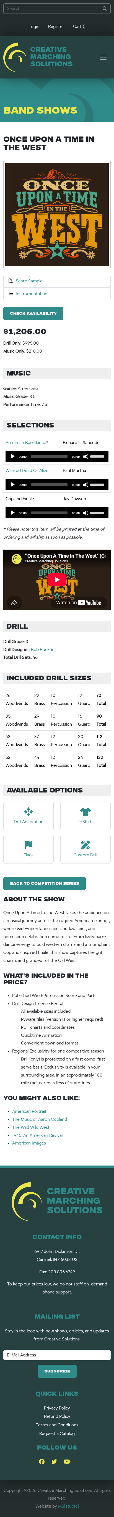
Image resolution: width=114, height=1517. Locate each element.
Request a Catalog (57, 1433)
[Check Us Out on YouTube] (66, 1462)
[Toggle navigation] (103, 57)
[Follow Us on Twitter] (54, 1462)
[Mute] (86, 456)
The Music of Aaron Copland (39, 1119)
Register (56, 26)
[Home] (37, 57)
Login (33, 26)
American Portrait (29, 1111)
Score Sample (29, 281)
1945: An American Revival (37, 1135)
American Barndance (26, 442)
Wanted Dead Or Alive (27, 470)
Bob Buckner (43, 649)
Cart (79, 26)
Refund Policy (57, 1416)
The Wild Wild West (31, 1127)
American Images (29, 1143)
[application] (57, 456)
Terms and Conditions (57, 1425)
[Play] (12, 456)
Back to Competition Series (44, 884)
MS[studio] (68, 1506)
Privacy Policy (57, 1408)
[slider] (98, 456)
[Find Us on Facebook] (41, 1462)
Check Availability (33, 314)
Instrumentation (31, 294)
